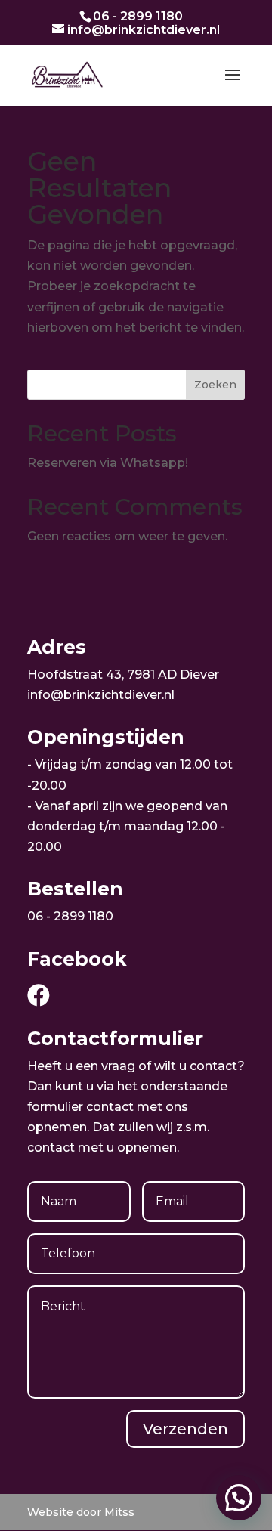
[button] (238, 1497)
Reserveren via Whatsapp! (107, 463)
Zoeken (215, 384)
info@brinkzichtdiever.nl (101, 695)
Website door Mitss (80, 1512)
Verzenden (185, 1429)
